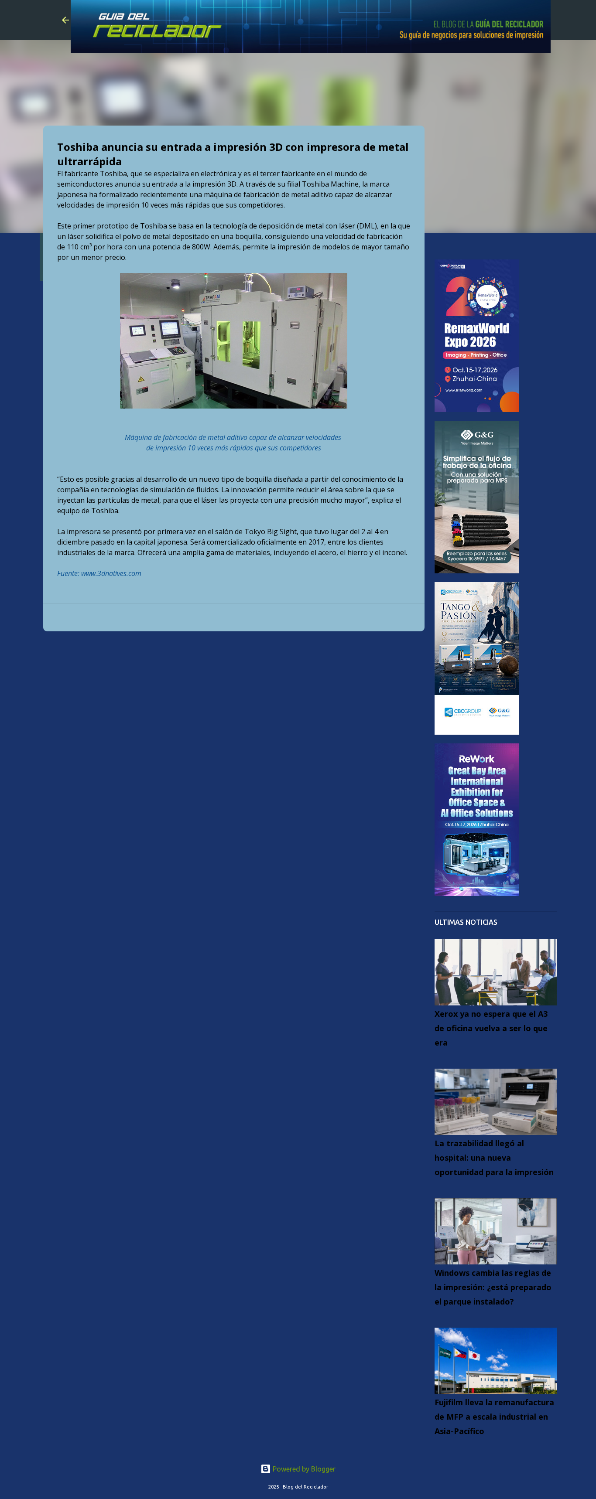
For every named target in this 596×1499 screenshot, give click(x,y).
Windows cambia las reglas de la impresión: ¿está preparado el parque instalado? (493, 1287)
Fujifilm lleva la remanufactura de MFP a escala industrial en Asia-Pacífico (494, 1416)
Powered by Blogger (303, 1469)
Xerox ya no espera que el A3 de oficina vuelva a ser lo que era (491, 1028)
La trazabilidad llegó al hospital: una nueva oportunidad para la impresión (494, 1157)
